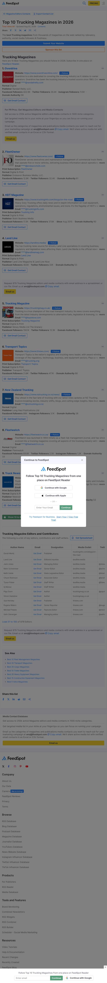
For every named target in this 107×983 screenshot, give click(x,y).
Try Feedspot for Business (42, 517)
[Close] (82, 460)
